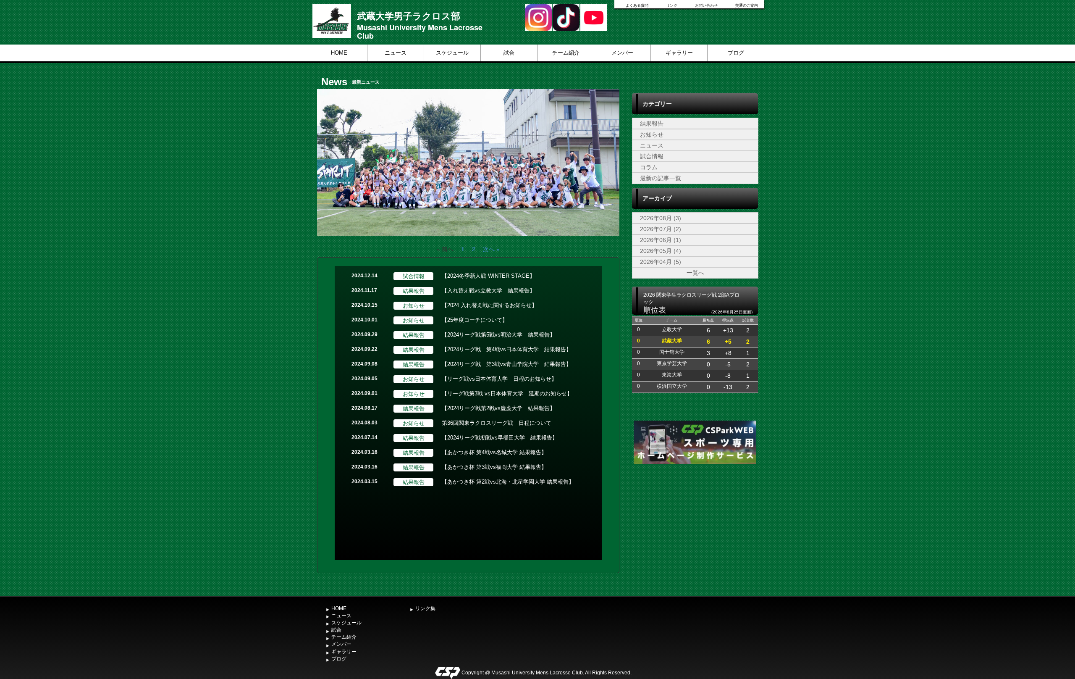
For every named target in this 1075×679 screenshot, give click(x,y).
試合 (508, 53)
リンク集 (425, 608)
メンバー (622, 53)
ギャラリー (679, 53)
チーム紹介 (565, 53)
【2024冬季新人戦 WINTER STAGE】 (488, 276)
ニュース (395, 53)
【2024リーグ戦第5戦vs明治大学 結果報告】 (498, 335)
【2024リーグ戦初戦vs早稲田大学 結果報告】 (500, 437)
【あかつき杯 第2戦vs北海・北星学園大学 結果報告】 (508, 482)
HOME (339, 53)
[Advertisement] (695, 529)
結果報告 (651, 123)
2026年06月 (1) (660, 240)
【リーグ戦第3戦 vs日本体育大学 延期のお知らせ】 (507, 393)
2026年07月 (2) (660, 229)
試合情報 (651, 156)
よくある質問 (637, 5)
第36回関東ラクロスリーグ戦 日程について (496, 423)
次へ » (491, 249)
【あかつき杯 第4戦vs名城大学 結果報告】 (494, 452)
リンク (671, 5)
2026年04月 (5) (660, 261)
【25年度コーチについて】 (475, 320)
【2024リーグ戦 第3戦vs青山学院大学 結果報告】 (507, 364)
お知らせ (651, 134)
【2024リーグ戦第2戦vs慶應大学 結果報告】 (498, 408)
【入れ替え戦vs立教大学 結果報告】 (488, 290)
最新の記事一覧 (660, 178)
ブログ (736, 53)
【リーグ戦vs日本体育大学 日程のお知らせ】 (499, 379)
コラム (649, 167)
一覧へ (695, 272)
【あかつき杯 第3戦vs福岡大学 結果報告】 (494, 467)
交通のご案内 (746, 5)
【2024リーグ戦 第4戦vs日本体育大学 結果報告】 (507, 349)
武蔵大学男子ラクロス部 (408, 15)
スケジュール (452, 53)
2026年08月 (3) (660, 218)
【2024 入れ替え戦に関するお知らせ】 (489, 305)
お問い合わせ (706, 5)
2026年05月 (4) (660, 250)
